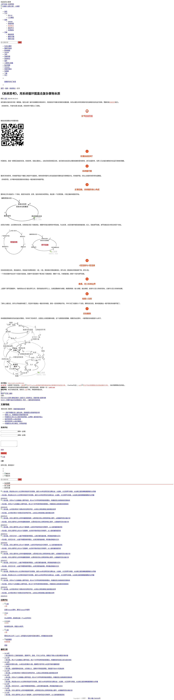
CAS (5, 13)
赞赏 (2, 393)
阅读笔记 (11, 25)
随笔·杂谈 (11, 39)
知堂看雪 (7, 641)
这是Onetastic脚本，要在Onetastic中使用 (17, 609)
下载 (5, 73)
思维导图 (11, 23)
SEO (5, 75)
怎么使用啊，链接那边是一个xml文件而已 (17, 618)
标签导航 (11, 4)
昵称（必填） (22, 431)
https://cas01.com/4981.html (16, 383)
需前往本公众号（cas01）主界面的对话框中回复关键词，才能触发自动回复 (28, 636)
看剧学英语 (8, 48)
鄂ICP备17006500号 (94, 698)
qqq (5, 614)
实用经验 (11, 30)
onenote (10, 21)
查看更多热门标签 (10, 81)
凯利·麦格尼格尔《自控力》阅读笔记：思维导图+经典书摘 (23, 398)
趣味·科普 (11, 36)
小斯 (5, 98)
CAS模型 (11, 17)
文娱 (5, 32)
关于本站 (4, 4)
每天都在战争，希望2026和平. (14, 626)
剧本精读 (7, 50)
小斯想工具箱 (8, 63)
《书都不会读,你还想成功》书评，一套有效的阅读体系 (20, 400)
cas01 (80, 385)
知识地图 (7, 65)
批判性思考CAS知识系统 (13, 419)
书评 (5, 54)
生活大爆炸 (8, 46)
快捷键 (6, 71)
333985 (6, 623)
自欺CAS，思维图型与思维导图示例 (16, 415)
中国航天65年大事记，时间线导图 (16, 423)
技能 (5, 19)
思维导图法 (8, 69)
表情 (2, 450)
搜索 (20, 42)
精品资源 (11, 34)
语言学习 (11, 28)
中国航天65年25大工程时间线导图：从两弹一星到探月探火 (24, 417)
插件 (5, 61)
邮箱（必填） (22, 435)
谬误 (5, 645)
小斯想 (23, 385)
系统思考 (112, 102)
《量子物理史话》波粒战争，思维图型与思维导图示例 (22, 412)
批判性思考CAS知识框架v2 (13, 421)
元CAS (10, 15)
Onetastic (7, 67)
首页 (5, 11)
